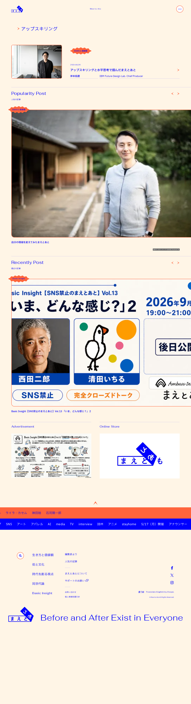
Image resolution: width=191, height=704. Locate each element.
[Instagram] (172, 582)
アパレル (25, 524)
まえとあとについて (76, 573)
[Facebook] (172, 567)
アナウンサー (166, 524)
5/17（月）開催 (141, 524)
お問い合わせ (70, 592)
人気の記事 (71, 561)
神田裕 (52, 513)
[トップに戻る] (95, 503)
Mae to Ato (95, 9)
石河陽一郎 (69, 513)
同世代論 (38, 583)
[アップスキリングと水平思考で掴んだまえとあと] (36, 62)
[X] (172, 575)
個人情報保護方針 (72, 597)
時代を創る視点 (43, 574)
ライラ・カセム (32, 513)
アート (10, 524)
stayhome (117, 524)
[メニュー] (179, 9)
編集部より (71, 554)
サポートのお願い (75, 580)
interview (74, 524)
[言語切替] (141, 592)
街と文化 (38, 564)
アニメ (101, 524)
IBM (89, 524)
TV (60, 524)
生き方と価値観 (80, 51)
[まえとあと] (17, 9)
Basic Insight (19, 279)
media (49, 524)
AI (38, 524)
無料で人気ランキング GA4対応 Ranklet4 (165, 249)
